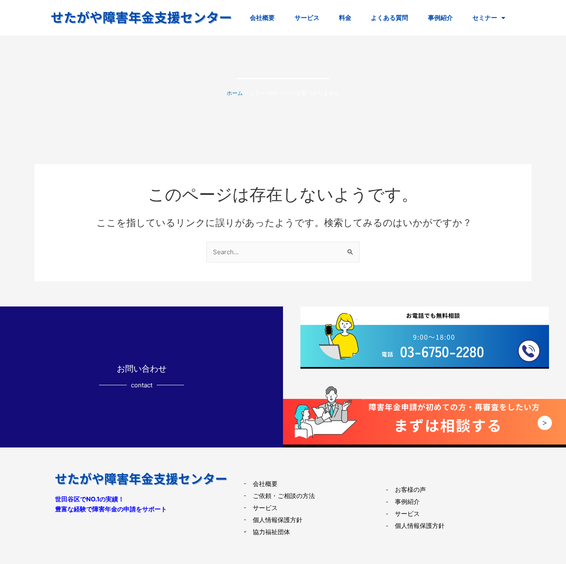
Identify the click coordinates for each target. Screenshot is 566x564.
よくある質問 (389, 18)
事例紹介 (440, 18)
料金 (345, 18)
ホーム (235, 93)
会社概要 (262, 18)
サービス (307, 18)
